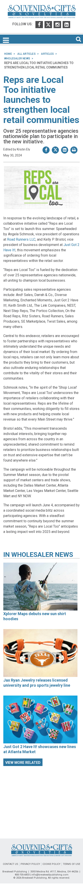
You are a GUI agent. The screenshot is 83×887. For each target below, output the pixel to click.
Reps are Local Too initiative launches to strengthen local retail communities (41, 99)
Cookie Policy (51, 864)
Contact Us (10, 864)
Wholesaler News (42, 554)
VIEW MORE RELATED (23, 763)
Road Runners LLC (21, 239)
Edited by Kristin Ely (16, 149)
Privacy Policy (30, 864)
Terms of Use (71, 864)
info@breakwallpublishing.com (49, 874)
